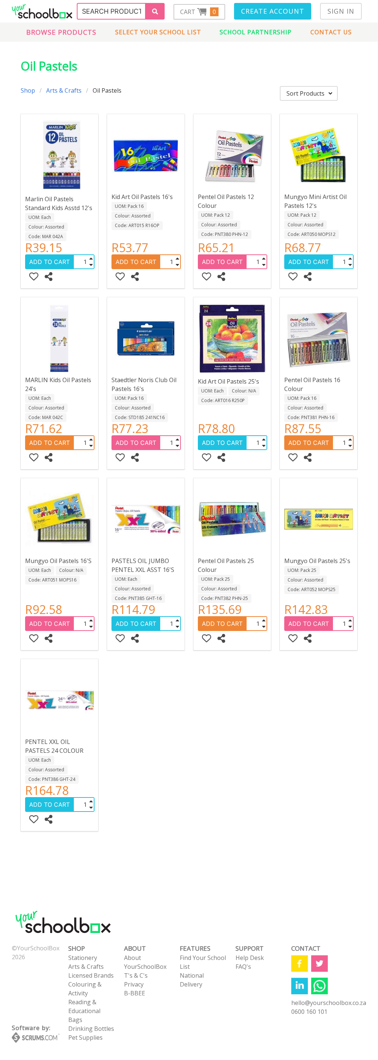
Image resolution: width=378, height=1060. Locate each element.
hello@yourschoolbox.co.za (328, 1003)
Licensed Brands (91, 975)
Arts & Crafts (64, 90)
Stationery (82, 958)
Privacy (134, 984)
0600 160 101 (309, 1012)
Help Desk (250, 958)
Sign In (340, 11)
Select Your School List (158, 32)
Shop (28, 90)
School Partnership (256, 32)
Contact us (331, 32)
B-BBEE (134, 993)
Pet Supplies (85, 1037)
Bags (75, 1020)
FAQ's (243, 967)
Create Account (272, 11)
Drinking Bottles (91, 1029)
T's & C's (136, 975)
